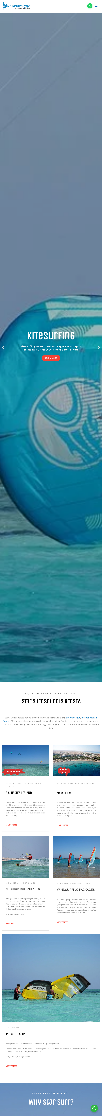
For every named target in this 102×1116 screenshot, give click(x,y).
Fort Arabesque (72, 717)
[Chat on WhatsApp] (89, 5)
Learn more (51, 358)
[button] (3, 347)
